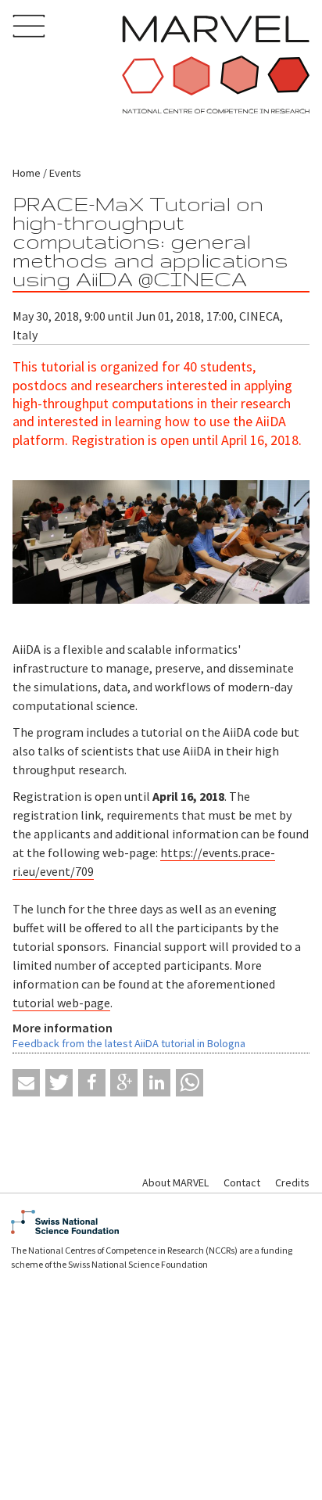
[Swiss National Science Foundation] (161, 1222)
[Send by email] (26, 1082)
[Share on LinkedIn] (156, 1082)
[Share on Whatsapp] (189, 1082)
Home (27, 173)
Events (65, 173)
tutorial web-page (61, 1002)
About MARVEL (175, 1182)
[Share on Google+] (124, 1082)
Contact (242, 1182)
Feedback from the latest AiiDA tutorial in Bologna (129, 1043)
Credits (292, 1182)
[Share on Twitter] (59, 1082)
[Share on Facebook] (92, 1082)
